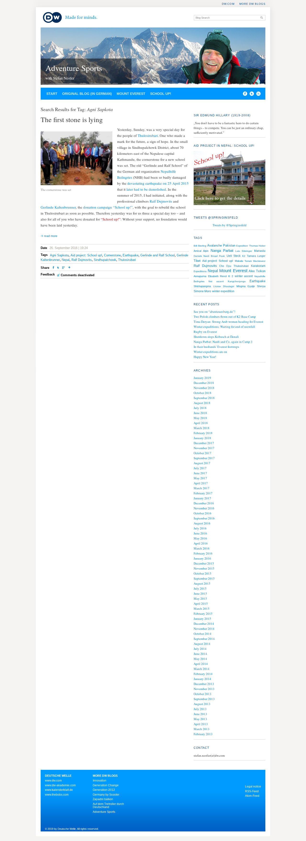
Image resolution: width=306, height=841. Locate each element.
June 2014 (200, 654)
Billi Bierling (200, 245)
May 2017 (200, 478)
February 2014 (203, 674)
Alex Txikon (257, 271)
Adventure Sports (73, 67)
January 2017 (202, 498)
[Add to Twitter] (58, 268)
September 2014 (204, 638)
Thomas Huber (257, 245)
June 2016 (200, 533)
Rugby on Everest (205, 331)
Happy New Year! (205, 357)
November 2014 (204, 628)
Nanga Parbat (222, 251)
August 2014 (202, 644)
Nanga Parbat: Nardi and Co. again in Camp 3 (223, 342)
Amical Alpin (201, 250)
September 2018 (204, 398)
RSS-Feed (252, 791)
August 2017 (202, 463)
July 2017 (200, 468)
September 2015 (204, 578)
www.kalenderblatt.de (59, 790)
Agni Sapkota (59, 255)
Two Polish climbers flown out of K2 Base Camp (225, 316)
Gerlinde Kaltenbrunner (58, 207)
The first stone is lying (72, 119)
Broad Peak (218, 256)
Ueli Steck (233, 256)
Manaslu (259, 251)
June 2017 (200, 473)
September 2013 (204, 699)
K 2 (230, 276)
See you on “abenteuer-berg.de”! (214, 311)
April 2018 (201, 423)
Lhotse (217, 286)
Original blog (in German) (87, 94)
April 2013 (201, 724)
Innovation (99, 780)
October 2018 (202, 393)
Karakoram (258, 266)
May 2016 (200, 538)
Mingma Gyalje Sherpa (250, 286)
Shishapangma (202, 286)
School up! (160, 94)
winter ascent (244, 276)
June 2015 (200, 593)
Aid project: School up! (86, 255)
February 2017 (203, 493)
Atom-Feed (252, 796)
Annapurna (200, 276)
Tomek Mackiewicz (255, 261)
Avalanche (214, 245)
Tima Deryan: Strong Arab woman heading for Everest (228, 321)
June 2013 (200, 714)
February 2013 (203, 734)
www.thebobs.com (57, 794)
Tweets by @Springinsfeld (229, 225)
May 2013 (200, 719)
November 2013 (204, 689)
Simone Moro (202, 291)
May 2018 (200, 418)
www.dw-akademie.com (60, 785)
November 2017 (204, 448)
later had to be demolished (146, 189)
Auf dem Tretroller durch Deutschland (108, 805)
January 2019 (202, 378)
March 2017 (201, 488)
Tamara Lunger (256, 255)
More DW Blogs (252, 3)
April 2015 (201, 603)
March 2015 (201, 608)
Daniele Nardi (201, 256)
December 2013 (204, 684)
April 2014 (201, 664)
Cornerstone (112, 255)
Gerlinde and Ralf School (157, 255)
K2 (243, 256)
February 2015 (203, 613)
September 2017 (204, 458)
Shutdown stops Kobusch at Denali (216, 336)
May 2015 (200, 598)
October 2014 (202, 633)
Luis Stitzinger (243, 251)
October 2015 (202, 573)
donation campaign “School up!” (108, 207)
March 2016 (201, 548)
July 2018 (200, 408)
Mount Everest (131, 94)
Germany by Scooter (106, 794)
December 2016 (204, 503)
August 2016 (202, 523)
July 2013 (200, 709)
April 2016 (201, 543)
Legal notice (253, 786)
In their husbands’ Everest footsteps (216, 347)
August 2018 (202, 403)
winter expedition (223, 291)
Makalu (239, 260)
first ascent (216, 281)
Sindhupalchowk (105, 260)
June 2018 (200, 413)
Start (51, 94)
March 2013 (201, 729)
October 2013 (202, 694)
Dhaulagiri (228, 286)
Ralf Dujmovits (161, 201)
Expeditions (200, 271)
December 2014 (204, 623)
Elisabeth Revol (217, 276)
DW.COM (228, 3)
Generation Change (106, 785)
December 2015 (204, 563)
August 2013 (202, 704)
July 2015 (200, 588)
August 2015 (202, 583)
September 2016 (204, 518)
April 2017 (201, 483)
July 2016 (200, 528)
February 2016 (203, 553)
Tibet (197, 261)
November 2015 (204, 568)
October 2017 (202, 453)
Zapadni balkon (103, 799)
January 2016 (202, 558)
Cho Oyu (225, 265)
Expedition (242, 245)
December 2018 (204, 383)
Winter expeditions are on (210, 352)
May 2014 (200, 659)
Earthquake (130, 255)
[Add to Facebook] (243, 95)
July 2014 (200, 649)
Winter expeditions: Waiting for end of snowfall (224, 326)
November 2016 (204, 508)
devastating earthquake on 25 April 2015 (158, 183)
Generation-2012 (104, 790)
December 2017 (204, 443)
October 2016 (202, 513)
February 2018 (203, 433)
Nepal (66, 260)
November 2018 (204, 388)
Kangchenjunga (237, 281)
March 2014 (201, 669)
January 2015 (202, 618)
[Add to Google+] (63, 268)
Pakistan (229, 245)
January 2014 (202, 679)
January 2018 (202, 438)
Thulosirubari (148, 135)
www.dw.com (53, 780)
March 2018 (201, 428)
